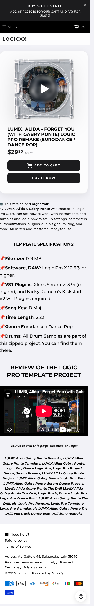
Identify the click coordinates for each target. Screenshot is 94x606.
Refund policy (16, 540)
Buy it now (43, 178)
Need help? (20, 534)
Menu (12, 27)
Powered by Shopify (48, 573)
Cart (84, 27)
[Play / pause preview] (44, 89)
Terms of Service (18, 546)
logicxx (14, 39)
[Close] (85, 5)
